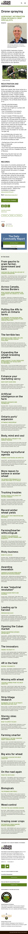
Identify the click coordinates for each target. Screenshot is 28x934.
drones (12, 215)
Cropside (3, 210)
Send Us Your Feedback (9, 200)
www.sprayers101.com (7, 192)
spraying (18, 215)
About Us (3, 862)
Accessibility (10, 862)
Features (8, 210)
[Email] (2, 206)
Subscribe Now (14, 246)
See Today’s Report (14, 243)
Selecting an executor (11, 195)
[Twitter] (8, 206)
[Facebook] (5, 206)
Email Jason (10, 225)
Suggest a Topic (14, 884)
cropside (4, 215)
